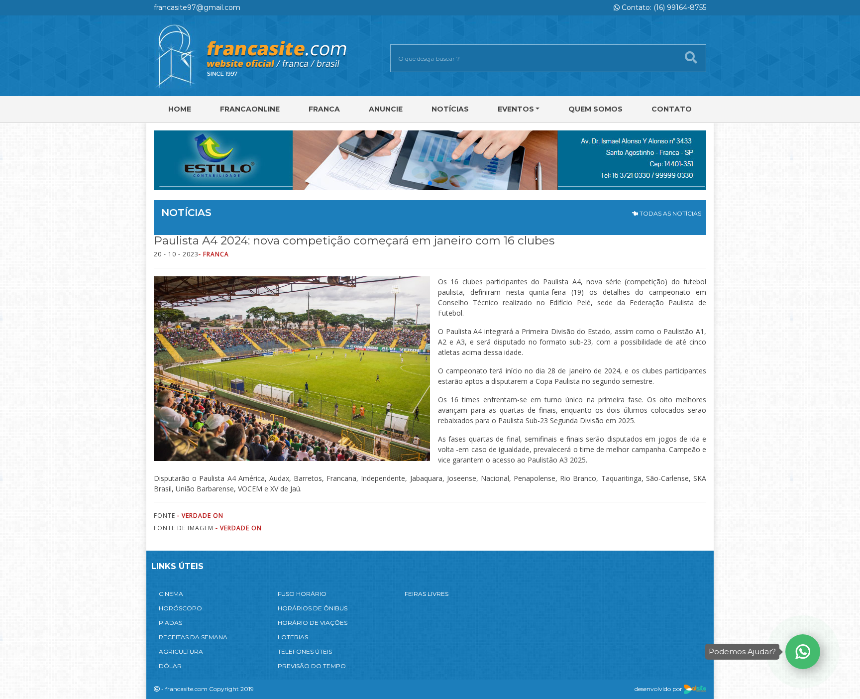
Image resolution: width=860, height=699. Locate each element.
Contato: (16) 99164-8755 (663, 7)
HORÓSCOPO (180, 608)
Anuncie (386, 109)
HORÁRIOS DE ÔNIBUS (312, 608)
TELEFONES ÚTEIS (305, 651)
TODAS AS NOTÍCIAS (669, 213)
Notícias (450, 109)
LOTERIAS (293, 637)
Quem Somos (595, 109)
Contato (671, 109)
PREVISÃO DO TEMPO (312, 666)
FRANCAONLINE (250, 109)
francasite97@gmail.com (197, 7)
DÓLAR (170, 666)
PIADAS (170, 622)
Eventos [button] (516, 109)
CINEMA (171, 593)
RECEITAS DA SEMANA (193, 637)
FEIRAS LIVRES (426, 593)
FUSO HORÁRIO (302, 593)
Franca (324, 109)
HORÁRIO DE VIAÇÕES (312, 622)
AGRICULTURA (181, 651)
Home (179, 109)
